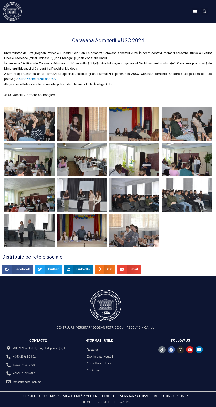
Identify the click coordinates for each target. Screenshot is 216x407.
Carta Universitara (99, 363)
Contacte (127, 401)
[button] (195, 11)
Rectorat (92, 349)
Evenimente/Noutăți (100, 356)
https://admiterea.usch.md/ (38, 79)
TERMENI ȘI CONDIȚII (96, 401)
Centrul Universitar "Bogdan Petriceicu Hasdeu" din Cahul (105, 327)
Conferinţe (94, 370)
